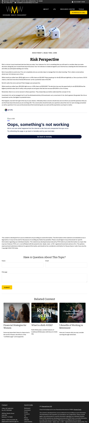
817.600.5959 (8, 2)
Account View (79, 2)
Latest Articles (28, 421)
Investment (27, 410)
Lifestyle (26, 419)
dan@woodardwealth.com (27, 2)
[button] (46, 9)
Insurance (27, 414)
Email (47, 261)
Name (3, 261)
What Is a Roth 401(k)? (42, 325)
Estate (26, 412)
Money (26, 417)
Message (4, 272)
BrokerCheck (77, 409)
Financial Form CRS (47, 406)
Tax (25, 416)
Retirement (27, 408)
